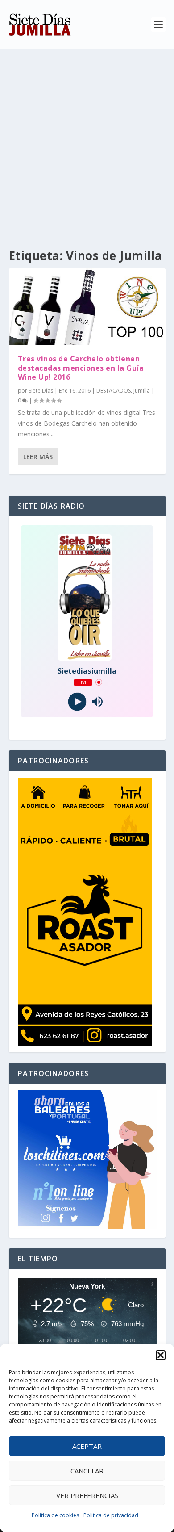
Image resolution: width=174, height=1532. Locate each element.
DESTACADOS (113, 390)
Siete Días (41, 390)
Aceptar (87, 1446)
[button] (160, 1355)
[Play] (77, 701)
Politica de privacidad (110, 1515)
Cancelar (87, 1470)
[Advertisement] (87, 141)
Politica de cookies (55, 1515)
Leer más (38, 456)
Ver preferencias (87, 1495)
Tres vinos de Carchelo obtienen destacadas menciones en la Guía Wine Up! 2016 (81, 368)
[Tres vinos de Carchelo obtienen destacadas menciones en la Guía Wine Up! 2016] (87, 306)
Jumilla (141, 390)
